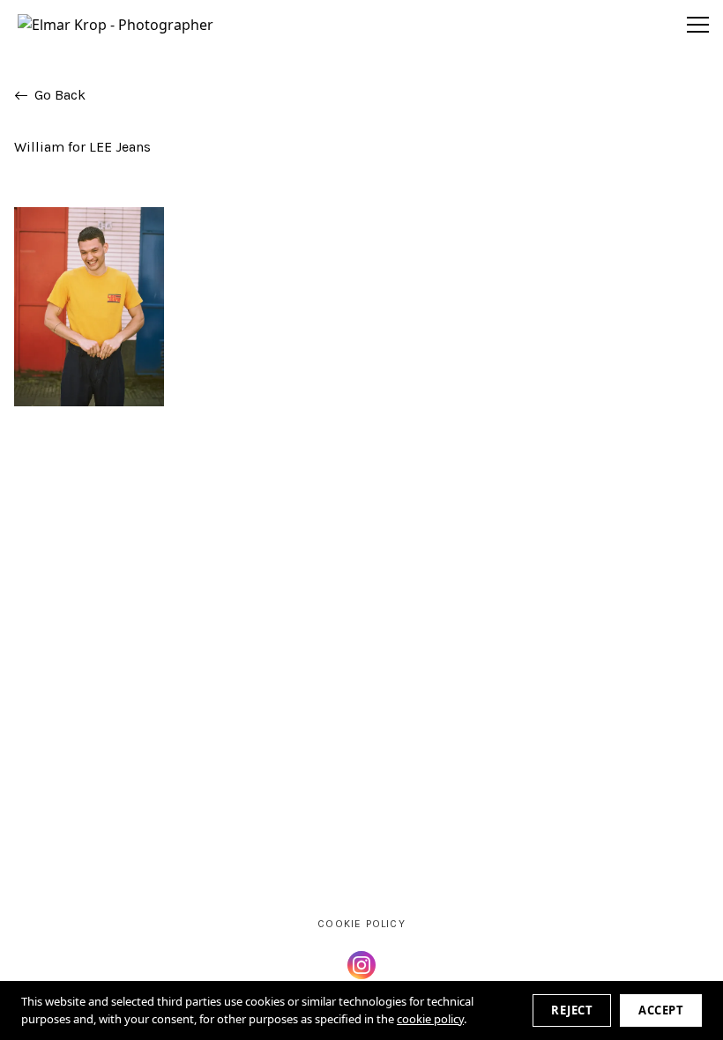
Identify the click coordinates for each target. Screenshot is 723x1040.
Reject (572, 1010)
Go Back (60, 94)
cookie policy (430, 1019)
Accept (660, 1010)
